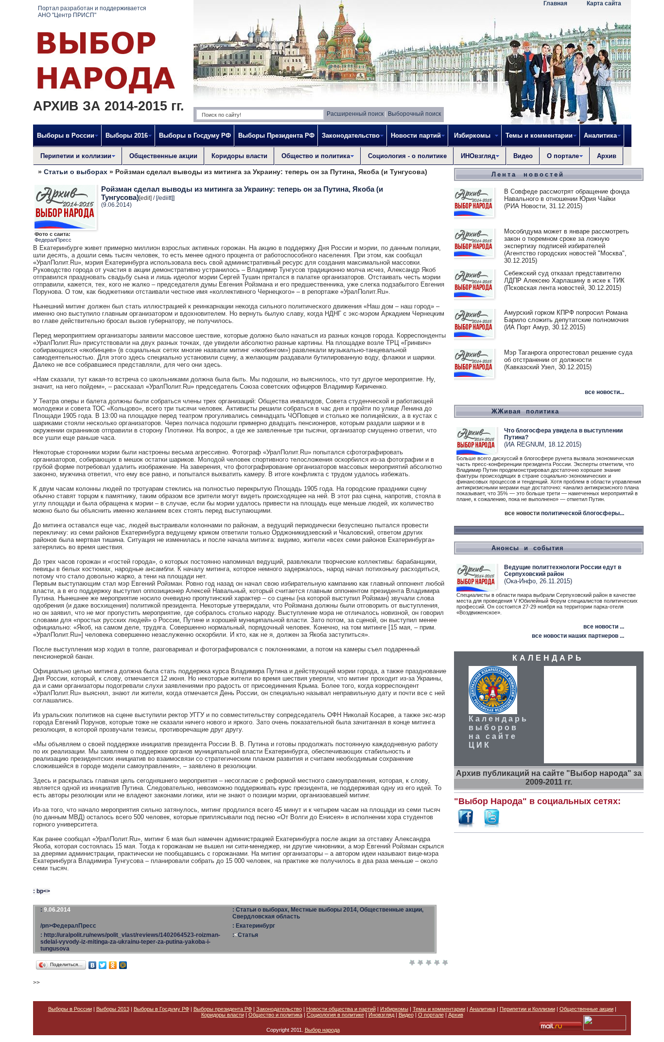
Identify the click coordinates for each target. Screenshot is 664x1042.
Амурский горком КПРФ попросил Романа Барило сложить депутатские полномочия (566, 316)
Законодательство (279, 1009)
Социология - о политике (407, 156)
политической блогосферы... (582, 513)
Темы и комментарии (439, 1009)
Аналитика (482, 1009)
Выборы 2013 (112, 1009)
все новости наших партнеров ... (578, 635)
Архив (606, 156)
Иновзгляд (381, 1015)
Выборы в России (70, 1009)
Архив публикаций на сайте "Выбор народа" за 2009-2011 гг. (549, 777)
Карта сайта (604, 3)
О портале (431, 1015)
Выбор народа (322, 1030)
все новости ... (603, 626)
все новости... (604, 392)
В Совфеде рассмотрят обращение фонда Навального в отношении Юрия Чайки (566, 195)
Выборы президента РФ (222, 1009)
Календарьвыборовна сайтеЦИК (498, 732)
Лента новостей (527, 174)
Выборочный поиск (414, 113)
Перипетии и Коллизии (527, 1009)
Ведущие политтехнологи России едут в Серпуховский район (562, 570)
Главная (555, 3)
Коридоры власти (239, 156)
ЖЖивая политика (525, 411)
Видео (523, 156)
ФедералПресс (53, 240)
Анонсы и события (527, 548)
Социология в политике (335, 1015)
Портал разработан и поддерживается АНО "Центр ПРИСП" (92, 11)
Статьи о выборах (75, 172)
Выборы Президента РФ (276, 135)
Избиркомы (394, 1009)
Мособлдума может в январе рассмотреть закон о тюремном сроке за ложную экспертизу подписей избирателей (566, 239)
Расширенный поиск (355, 113)
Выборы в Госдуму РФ (195, 135)
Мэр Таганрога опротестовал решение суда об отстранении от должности (568, 356)
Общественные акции (163, 156)
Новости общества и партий (341, 1009)
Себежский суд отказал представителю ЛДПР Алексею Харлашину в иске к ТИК (564, 276)
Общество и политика (275, 1015)
